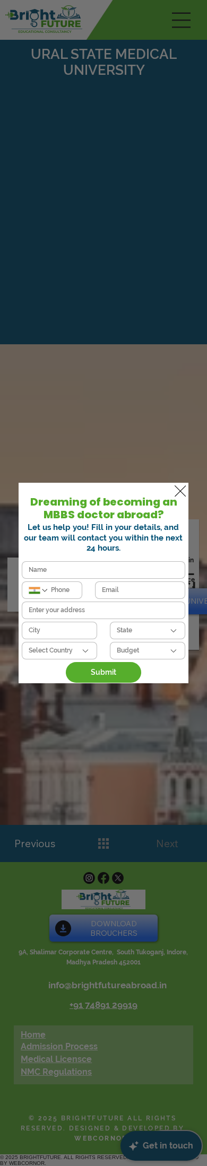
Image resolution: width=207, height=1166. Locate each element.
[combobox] (147, 630)
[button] (180, 491)
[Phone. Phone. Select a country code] (39, 590)
